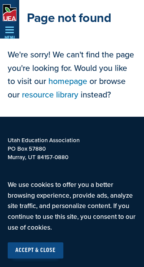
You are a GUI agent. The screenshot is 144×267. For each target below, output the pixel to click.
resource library (50, 95)
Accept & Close (35, 250)
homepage (67, 81)
